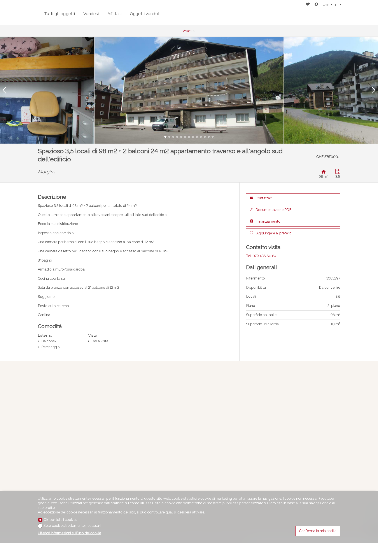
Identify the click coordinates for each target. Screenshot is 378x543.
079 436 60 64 (261, 256)
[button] (4, 90)
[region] (189, 448)
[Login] (316, 4)
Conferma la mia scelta (317, 531)
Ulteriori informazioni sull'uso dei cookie (69, 533)
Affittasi (114, 13)
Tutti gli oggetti (59, 13)
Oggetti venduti (145, 13)
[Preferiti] (308, 4)
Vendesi (91, 13)
